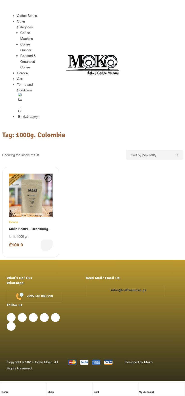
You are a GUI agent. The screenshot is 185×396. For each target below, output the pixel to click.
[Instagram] (22, 317)
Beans (13, 221)
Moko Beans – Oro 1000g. (29, 229)
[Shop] (50, 387)
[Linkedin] (44, 317)
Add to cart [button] (47, 245)
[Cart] (96, 387)
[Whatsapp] (11, 326)
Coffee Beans (27, 15)
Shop (51, 392)
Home (5, 392)
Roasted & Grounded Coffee (28, 61)
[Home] (3, 387)
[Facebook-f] (11, 317)
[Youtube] (55, 317)
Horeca (22, 72)
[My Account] (141, 387)
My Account (146, 392)
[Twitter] (33, 317)
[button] (24, 10)
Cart (20, 78)
